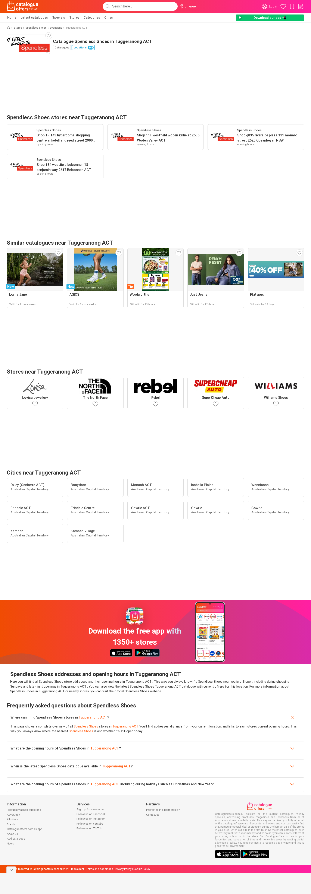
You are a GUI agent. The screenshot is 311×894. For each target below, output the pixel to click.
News (10, 843)
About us (12, 834)
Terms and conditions (99, 869)
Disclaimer (77, 869)
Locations (56, 27)
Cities (108, 17)
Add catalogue (16, 838)
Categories (92, 17)
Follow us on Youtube (90, 823)
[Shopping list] (300, 6)
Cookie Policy (141, 869)
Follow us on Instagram (91, 818)
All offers (12, 819)
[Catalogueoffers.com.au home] (22, 6)
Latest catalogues (34, 17)
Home (11, 17)
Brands (11, 824)
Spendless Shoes (36, 27)
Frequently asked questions (24, 809)
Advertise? (13, 814)
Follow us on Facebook (91, 814)
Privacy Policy (123, 869)
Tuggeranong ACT (93, 717)
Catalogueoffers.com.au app (25, 829)
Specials (58, 17)
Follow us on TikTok (89, 828)
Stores (74, 17)
